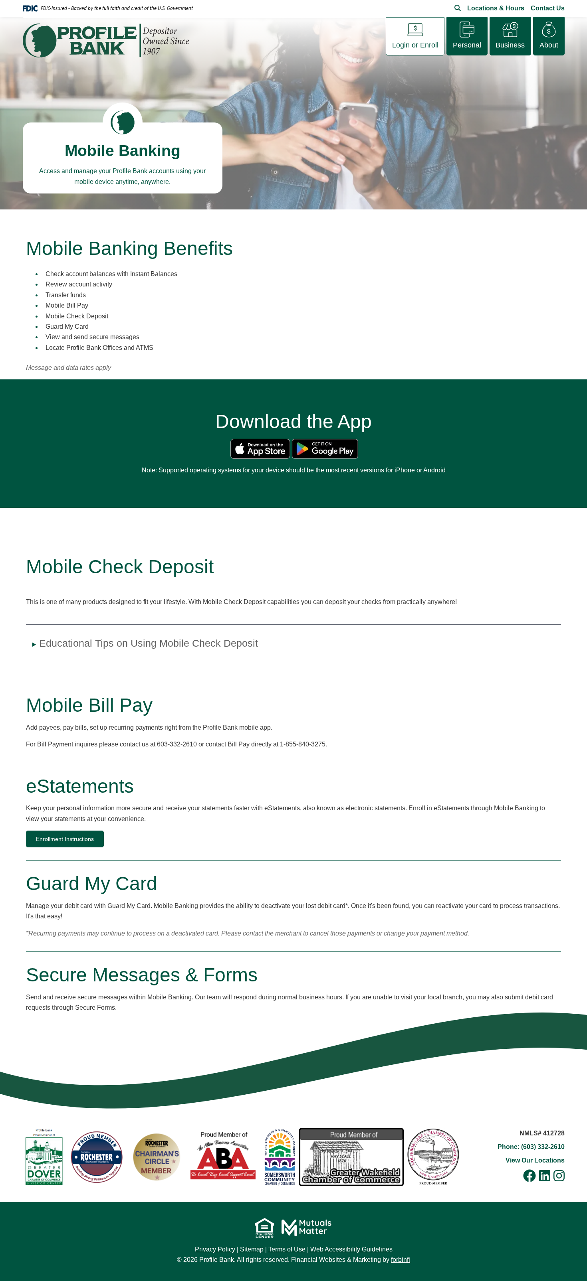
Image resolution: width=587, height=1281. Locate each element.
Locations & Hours (495, 8)
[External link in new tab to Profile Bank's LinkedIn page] (544, 1176)
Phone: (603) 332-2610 (531, 1146)
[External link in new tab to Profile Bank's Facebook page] (529, 1176)
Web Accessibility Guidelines (351, 1249)
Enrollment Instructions (65, 839)
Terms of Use (286, 1249)
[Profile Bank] (109, 40)
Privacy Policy (215, 1249)
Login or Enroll (415, 45)
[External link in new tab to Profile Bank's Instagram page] (559, 1176)
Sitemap (252, 1249)
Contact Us (548, 8)
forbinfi (400, 1259)
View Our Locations (535, 1160)
